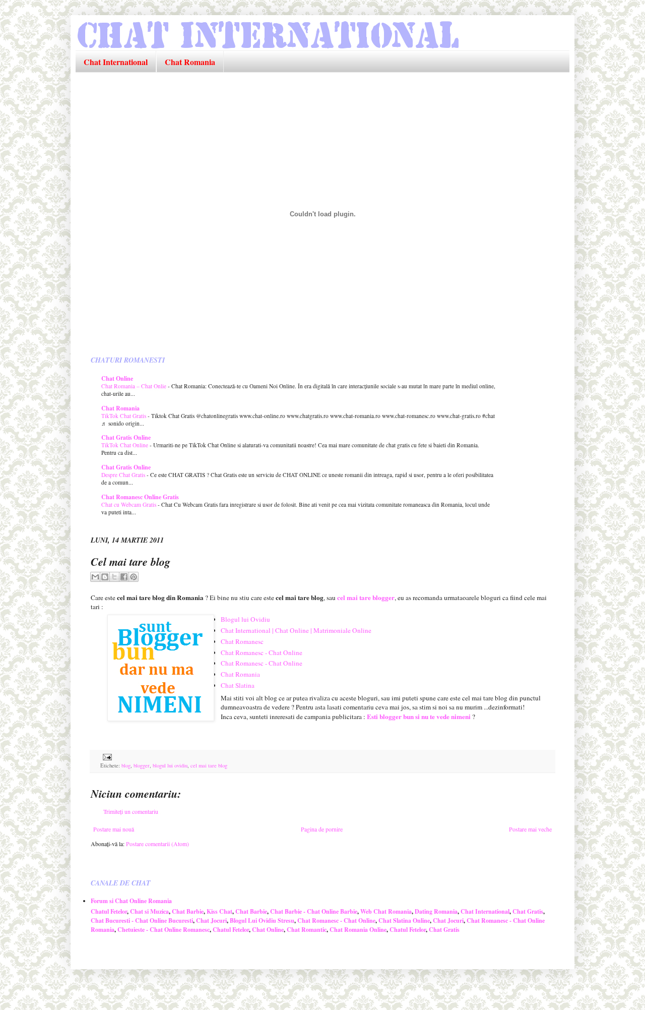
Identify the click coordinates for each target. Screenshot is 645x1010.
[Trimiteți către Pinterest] (133, 577)
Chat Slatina (237, 685)
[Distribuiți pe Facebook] (124, 577)
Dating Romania (436, 911)
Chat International (116, 62)
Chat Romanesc (242, 641)
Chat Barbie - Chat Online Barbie (313, 911)
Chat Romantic (307, 929)
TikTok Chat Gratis (124, 416)
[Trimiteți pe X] (114, 577)
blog (126, 765)
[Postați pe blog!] (105, 577)
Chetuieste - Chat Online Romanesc (163, 929)
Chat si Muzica (149, 911)
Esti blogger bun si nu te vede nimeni (419, 716)
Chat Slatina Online (404, 920)
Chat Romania (190, 62)
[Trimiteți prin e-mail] (95, 577)
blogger (142, 765)
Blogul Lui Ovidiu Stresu (262, 920)
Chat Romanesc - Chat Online (261, 652)
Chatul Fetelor (109, 911)
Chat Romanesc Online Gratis (140, 497)
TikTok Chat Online (125, 445)
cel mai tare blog (208, 765)
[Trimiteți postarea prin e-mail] (106, 756)
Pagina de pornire (322, 829)
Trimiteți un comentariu (130, 811)
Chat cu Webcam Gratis (129, 504)
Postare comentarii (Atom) (157, 844)
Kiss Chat (219, 911)
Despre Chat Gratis (124, 475)
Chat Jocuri (211, 920)
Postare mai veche (530, 829)
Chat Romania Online (358, 929)
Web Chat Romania (386, 911)
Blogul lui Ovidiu (245, 619)
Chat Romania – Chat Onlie (134, 386)
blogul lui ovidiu (170, 765)
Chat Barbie (188, 911)
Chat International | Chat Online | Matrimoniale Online (296, 630)
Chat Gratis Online (126, 437)
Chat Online (117, 378)
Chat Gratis (527, 911)
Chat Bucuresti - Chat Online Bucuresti (142, 920)
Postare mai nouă (113, 829)
